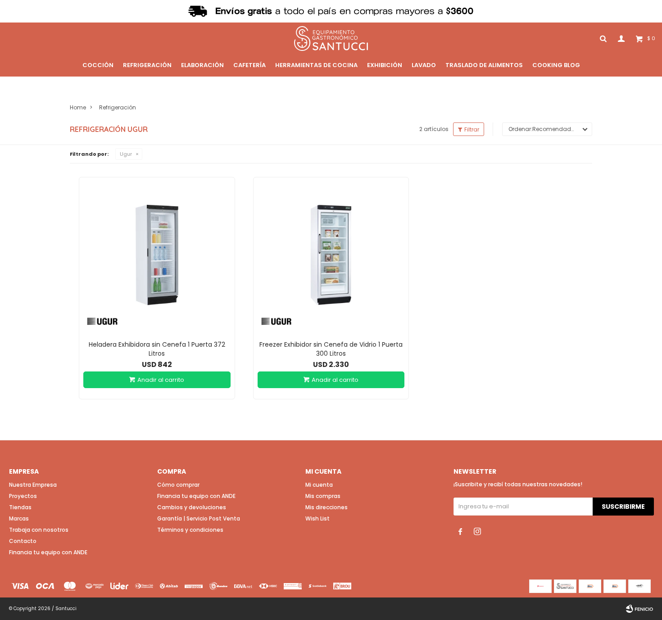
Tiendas (20, 507)
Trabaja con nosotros (38, 530)
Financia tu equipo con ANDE (48, 552)
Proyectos (23, 496)
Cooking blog (556, 65)
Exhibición (384, 65)
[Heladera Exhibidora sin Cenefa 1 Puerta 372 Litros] (157, 255)
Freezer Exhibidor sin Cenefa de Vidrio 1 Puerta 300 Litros (331, 349)
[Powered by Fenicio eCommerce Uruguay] (639, 608)
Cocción (97, 65)
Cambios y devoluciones (191, 507)
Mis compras (322, 496)
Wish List (317, 518)
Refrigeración (147, 65)
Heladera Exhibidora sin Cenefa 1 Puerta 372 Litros (157, 349)
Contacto (22, 541)
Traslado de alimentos (484, 65)
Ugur (126, 154)
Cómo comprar (178, 485)
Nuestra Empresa (33, 485)
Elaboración (202, 65)
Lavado (424, 65)
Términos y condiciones (190, 530)
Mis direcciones (326, 507)
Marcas (19, 518)
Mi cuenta (319, 485)
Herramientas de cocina (316, 65)
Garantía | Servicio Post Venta (198, 518)
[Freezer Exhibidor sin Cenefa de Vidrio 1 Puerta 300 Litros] (331, 255)
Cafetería (249, 65)
